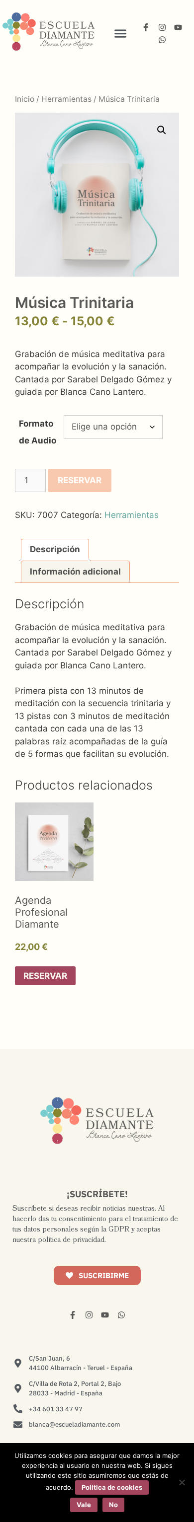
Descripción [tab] (55, 549)
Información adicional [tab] (75, 572)
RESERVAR (79, 480)
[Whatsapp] (162, 39)
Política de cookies (112, 1487)
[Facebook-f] (145, 27)
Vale (84, 1505)
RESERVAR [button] (45, 976)
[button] (120, 33)
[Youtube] (178, 27)
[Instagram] (162, 27)
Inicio (24, 99)
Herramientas (66, 99)
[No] (182, 1482)
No (113, 1505)
